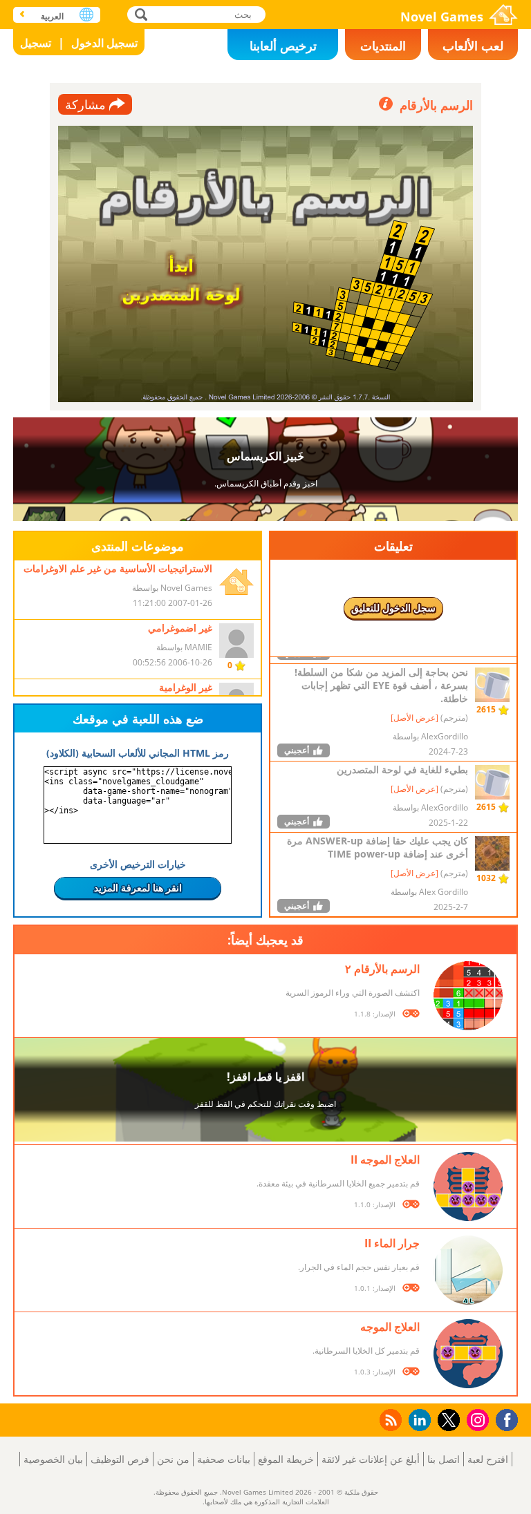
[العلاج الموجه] (468, 1353)
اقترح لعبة (487, 1459)
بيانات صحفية (223, 1459)
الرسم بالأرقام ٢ (382, 968)
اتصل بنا (443, 1459)
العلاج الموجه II (385, 1159)
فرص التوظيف (120, 1459)
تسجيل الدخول (104, 42)
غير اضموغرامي (180, 627)
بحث (139, 14)
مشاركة (85, 104)
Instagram (476, 1419)
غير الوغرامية (185, 687)
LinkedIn (417, 1420)
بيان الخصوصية (53, 1459)
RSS (389, 1420)
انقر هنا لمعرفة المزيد (138, 887)
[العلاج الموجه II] (468, 1186)
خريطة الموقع (286, 1459)
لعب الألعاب (472, 45)
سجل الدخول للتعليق (393, 607)
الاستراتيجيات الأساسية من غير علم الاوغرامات (118, 568)
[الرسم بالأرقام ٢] (468, 995)
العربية (52, 16)
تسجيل (35, 42)
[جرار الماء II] (468, 1270)
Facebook (503, 1418)
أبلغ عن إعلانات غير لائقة (371, 1459)
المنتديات (383, 45)
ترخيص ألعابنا (283, 45)
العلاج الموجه (390, 1326)
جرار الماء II (392, 1243)
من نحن (173, 1459)
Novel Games (441, 16)
